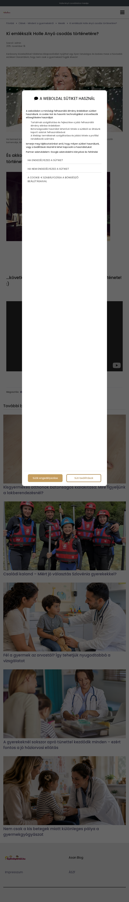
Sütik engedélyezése (45, 478)
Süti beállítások (83, 478)
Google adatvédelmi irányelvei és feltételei (74, 152)
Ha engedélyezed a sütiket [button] (45, 160)
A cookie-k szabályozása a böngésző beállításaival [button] (53, 179)
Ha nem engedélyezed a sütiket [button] (48, 169)
